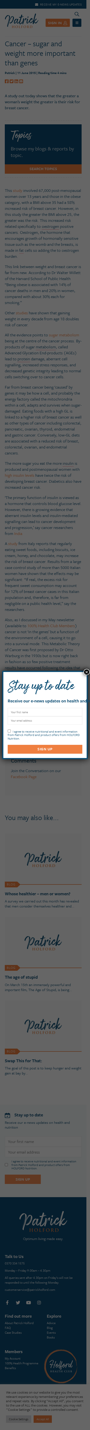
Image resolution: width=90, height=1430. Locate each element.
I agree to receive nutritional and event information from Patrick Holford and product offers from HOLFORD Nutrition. (44, 734)
